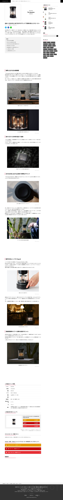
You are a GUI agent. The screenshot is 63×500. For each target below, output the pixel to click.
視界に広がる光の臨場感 (10, 40)
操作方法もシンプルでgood (10, 45)
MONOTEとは (31, 495)
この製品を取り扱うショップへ (11, 50)
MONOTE (30, 497)
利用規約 (25, 495)
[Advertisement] (23, 61)
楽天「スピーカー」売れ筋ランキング (14, 448)
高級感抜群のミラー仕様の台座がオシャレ (12, 47)
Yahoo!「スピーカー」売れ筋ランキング (14, 452)
